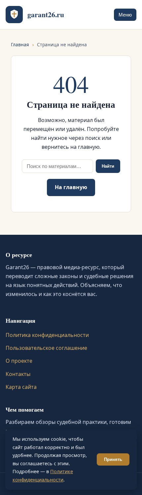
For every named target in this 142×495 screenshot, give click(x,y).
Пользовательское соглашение (46, 347)
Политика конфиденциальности (47, 335)
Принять (113, 459)
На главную (71, 187)
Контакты (18, 374)
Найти (108, 166)
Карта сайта (21, 387)
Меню (125, 15)
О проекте (19, 360)
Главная (20, 44)
